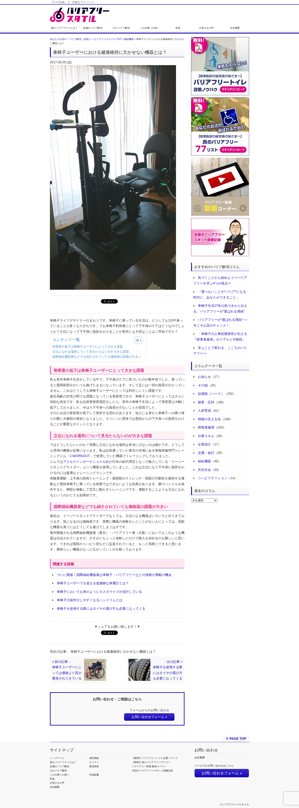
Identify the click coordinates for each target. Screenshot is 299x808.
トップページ (57, 758)
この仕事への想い (149, 28)
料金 (178, 28)
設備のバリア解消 (92, 28)
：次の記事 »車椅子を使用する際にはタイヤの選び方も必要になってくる (167, 670)
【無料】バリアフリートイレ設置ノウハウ (155, 758)
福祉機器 (129, 39)
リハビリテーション (212, 478)
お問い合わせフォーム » (149, 717)
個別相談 (94, 758)
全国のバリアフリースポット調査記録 (152, 770)
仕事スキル (206, 436)
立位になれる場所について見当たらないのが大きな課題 (90, 351)
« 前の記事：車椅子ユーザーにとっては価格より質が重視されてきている (67, 670)
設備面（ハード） (211, 393)
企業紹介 (204, 444)
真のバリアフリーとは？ (64, 28)
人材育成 (204, 410)
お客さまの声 (206, 28)
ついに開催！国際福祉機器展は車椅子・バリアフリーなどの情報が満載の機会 (114, 575)
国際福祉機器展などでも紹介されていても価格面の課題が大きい (96, 356)
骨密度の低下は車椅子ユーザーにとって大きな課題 (87, 346)
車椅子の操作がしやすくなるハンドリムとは (89, 600)
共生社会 (204, 470)
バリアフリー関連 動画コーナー (149, 766)
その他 (203, 385)
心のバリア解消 (121, 28)
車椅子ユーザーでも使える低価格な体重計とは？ (93, 583)
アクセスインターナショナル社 (86, 461)
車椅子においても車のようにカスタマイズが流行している (99, 591)
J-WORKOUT (80, 456)
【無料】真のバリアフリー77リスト (151, 762)
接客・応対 (206, 402)
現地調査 (94, 774)
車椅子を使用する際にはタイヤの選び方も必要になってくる (101, 608)
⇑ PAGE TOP (236, 738)
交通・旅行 (206, 453)
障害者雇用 (206, 427)
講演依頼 (94, 766)
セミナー (94, 762)
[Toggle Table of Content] (136, 340)
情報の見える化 (209, 419)
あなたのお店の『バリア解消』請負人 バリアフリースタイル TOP (85, 39)
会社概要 (235, 28)
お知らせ (204, 377)
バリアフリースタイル (236, 804)
